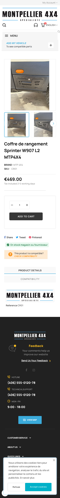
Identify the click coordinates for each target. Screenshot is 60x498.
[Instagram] (33, 370)
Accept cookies (38, 486)
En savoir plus (27, 477)
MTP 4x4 (18, 164)
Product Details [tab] (30, 270)
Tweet (22, 237)
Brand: (8, 164)
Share (9, 237)
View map (32, 419)
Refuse (16, 487)
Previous (6, 123)
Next (53, 123)
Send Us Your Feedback (34, 360)
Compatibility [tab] (30, 279)
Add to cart (26, 216)
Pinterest (37, 237)
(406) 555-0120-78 (21, 383)
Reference (11, 305)
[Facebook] (26, 370)
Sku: (7, 168)
